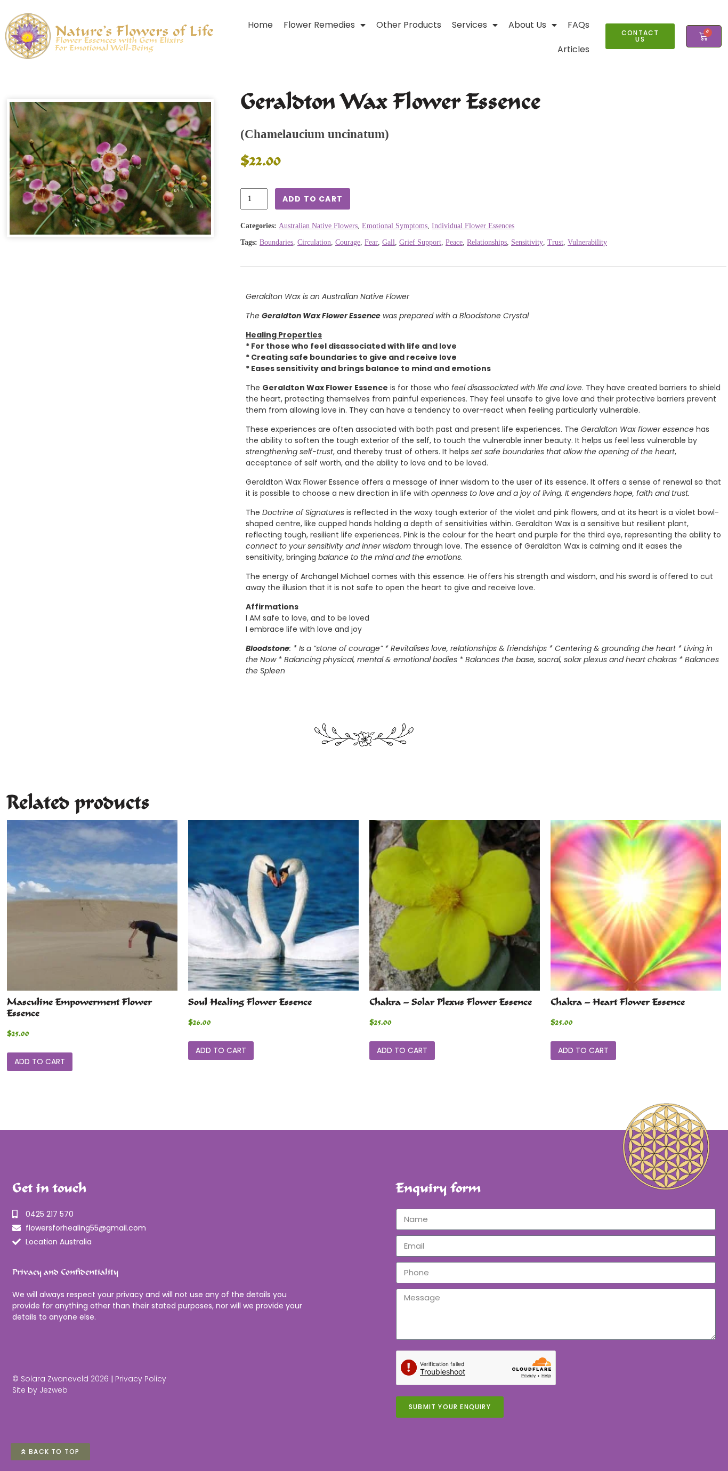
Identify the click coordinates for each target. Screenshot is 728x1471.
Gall (388, 242)
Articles (573, 49)
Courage (347, 242)
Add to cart (312, 199)
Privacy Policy (140, 1378)
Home (260, 25)
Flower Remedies (319, 25)
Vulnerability (587, 242)
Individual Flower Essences (473, 226)
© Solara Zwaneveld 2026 (60, 1378)
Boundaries (276, 242)
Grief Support (420, 242)
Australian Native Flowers (318, 226)
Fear (371, 242)
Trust (555, 242)
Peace (454, 242)
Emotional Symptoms (394, 226)
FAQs (578, 25)
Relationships (487, 242)
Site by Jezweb (40, 1390)
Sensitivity (527, 242)
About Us (527, 25)
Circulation (314, 242)
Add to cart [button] (39, 1061)
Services (469, 25)
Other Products (408, 25)
